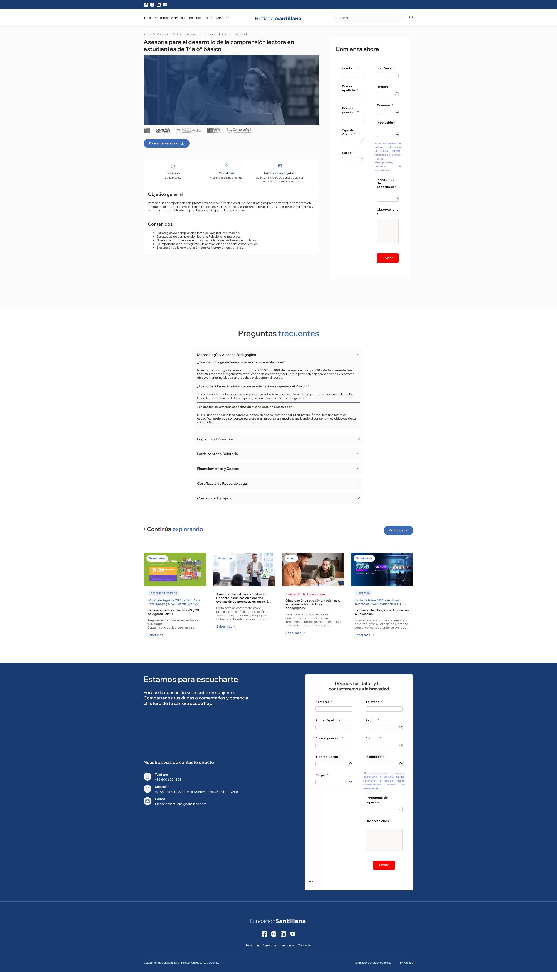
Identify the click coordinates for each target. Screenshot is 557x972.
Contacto (304, 945)
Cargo (347, 152)
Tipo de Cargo (348, 132)
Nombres (349, 68)
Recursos (287, 945)
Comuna (383, 105)
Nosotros (252, 945)
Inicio (147, 34)
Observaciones (387, 212)
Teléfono (384, 68)
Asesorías (164, 34)
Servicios (270, 945)
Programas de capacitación (387, 183)
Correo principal (349, 110)
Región (382, 86)
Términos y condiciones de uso (372, 962)
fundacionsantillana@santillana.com (180, 804)
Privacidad (406, 962)
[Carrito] (410, 17)
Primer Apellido (348, 88)
